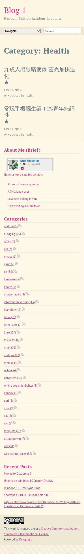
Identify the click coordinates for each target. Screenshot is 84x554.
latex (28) (10, 317)
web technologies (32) (18, 454)
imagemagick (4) (14, 294)
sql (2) (8, 416)
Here (7, 175)
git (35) (8, 272)
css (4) (8, 249)
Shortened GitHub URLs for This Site (26, 495)
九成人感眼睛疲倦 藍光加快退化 (39, 72)
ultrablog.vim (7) (14, 439)
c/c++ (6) (9, 241)
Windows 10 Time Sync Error (22, 488)
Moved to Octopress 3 (18, 473)
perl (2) (8, 401)
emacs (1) (10, 257)
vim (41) (9, 446)
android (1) (11, 226)
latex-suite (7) (13, 325)
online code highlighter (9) (20, 385)
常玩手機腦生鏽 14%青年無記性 (39, 111)
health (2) (10, 287)
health (29, 95)
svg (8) (8, 423)
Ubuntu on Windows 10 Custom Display (28, 481)
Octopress (25, 539)
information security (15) (19, 302)
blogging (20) (12, 234)
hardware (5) (12, 279)
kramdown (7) (12, 310)
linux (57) (10, 332)
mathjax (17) (12, 355)
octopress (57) (13, 378)
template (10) (12, 431)
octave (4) (10, 370)
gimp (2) (9, 264)
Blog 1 (15, 10)
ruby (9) (8, 408)
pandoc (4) (10, 393)
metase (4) (10, 363)
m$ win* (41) (11, 340)
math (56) (10, 347)
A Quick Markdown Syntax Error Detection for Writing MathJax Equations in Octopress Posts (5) (42, 504)
